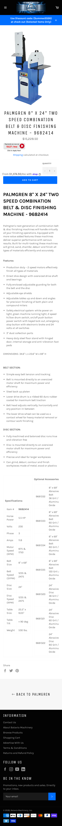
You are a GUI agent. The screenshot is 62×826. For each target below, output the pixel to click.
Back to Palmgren (32, 694)
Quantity (46, 163)
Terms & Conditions (15, 747)
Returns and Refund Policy (18, 752)
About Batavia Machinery (17, 727)
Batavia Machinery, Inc (21, 810)
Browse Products (13, 732)
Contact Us (9, 722)
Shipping (18, 154)
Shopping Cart (11, 737)
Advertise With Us (13, 742)
